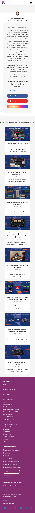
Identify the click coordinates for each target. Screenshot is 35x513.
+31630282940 (8, 458)
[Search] (22, 472)
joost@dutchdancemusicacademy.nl (13, 461)
